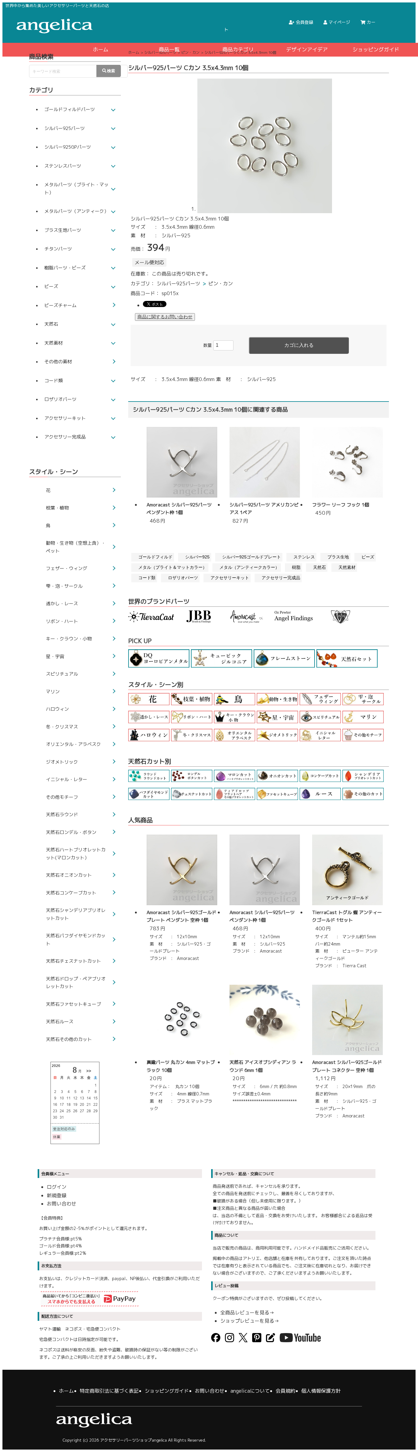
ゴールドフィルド (155, 556)
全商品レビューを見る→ (247, 1312)
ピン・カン (220, 283)
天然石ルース (59, 1021)
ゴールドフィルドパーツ (69, 109)
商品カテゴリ (238, 49)
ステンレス (304, 556)
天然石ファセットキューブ (73, 1004)
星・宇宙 (55, 656)
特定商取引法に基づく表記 (109, 1390)
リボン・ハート (62, 621)
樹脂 (296, 567)
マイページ (339, 22)
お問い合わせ (61, 1203)
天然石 (319, 567)
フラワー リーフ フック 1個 (340, 505)
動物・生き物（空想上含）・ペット (76, 547)
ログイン (56, 1186)
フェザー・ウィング (66, 568)
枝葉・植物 (57, 508)
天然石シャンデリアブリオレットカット (76, 914)
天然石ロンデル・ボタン (71, 832)
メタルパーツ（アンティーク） (76, 211)
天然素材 (347, 567)
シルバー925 (197, 556)
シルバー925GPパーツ (67, 147)
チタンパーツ (58, 249)
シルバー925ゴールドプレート (251, 556)
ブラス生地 (338, 556)
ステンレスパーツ (62, 166)
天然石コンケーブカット (71, 893)
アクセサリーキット (230, 577)
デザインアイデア (307, 49)
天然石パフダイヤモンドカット (76, 939)
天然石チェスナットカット (73, 961)
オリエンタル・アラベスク (73, 744)
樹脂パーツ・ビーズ (65, 268)
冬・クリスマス (62, 727)
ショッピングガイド (376, 49)
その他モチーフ (62, 797)
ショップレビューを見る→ (249, 1320)
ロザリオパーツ (183, 577)
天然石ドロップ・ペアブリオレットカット (76, 983)
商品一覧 (169, 49)
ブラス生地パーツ (62, 230)
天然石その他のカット (69, 1039)
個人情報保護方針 (321, 1390)
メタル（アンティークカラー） (249, 567)
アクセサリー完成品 (281, 577)
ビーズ (367, 556)
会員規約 (285, 1390)
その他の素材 (58, 361)
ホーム (100, 49)
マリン (53, 691)
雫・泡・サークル (64, 586)
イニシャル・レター (66, 779)
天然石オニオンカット (69, 875)
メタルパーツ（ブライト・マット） (76, 188)
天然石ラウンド (62, 814)
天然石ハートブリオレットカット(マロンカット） (76, 853)
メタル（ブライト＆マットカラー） (172, 567)
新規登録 (56, 1195)
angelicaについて (250, 1390)
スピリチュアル (62, 674)
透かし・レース (62, 603)
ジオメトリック (62, 762)
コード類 (146, 577)
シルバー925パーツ (178, 283)
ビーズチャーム (60, 305)
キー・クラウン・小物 (69, 638)
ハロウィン (57, 709)
